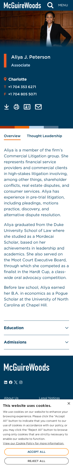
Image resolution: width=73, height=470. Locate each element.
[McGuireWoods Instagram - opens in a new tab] (21, 382)
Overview (12, 136)
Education (14, 327)
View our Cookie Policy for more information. (33, 443)
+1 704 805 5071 (20, 94)
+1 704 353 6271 (20, 87)
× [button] (68, 403)
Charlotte (17, 79)
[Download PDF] (6, 106)
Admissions (15, 342)
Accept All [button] (36, 451)
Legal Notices (49, 398)
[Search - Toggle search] (50, 5)
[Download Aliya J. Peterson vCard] (27, 106)
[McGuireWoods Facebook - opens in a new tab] (10, 382)
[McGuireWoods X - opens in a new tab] (16, 382)
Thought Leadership (44, 136)
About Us (11, 398)
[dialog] (36, 434)
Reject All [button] (37, 461)
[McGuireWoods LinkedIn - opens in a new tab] (5, 382)
